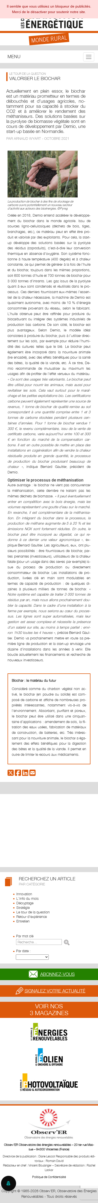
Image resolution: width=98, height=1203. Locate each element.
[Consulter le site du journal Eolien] (49, 1057)
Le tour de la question (33, 912)
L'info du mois (27, 898)
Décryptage (24, 903)
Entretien (23, 921)
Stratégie (23, 907)
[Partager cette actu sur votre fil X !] (11, 774)
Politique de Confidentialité (49, 1177)
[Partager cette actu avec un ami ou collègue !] (32, 774)
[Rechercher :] (43, 942)
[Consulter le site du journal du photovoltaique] (49, 1082)
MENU (14, 56)
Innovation (24, 894)
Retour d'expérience (31, 916)
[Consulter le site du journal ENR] (49, 1031)
